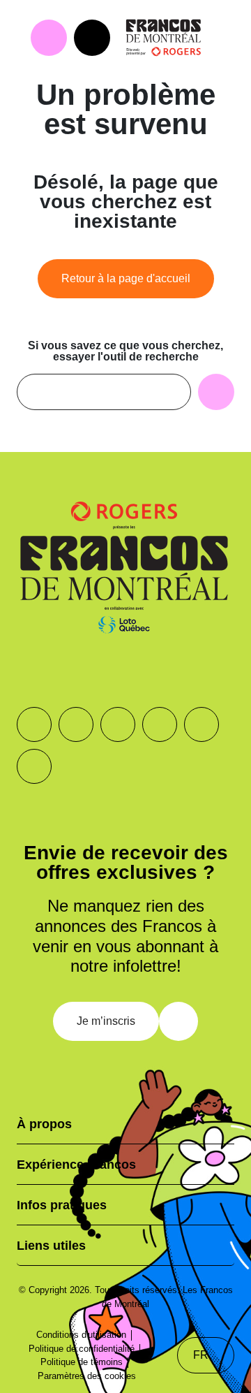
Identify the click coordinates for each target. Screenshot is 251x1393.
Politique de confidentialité (82, 1348)
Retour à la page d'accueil (125, 278)
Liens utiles (51, 1246)
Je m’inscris (106, 1021)
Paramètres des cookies (87, 1376)
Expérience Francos (76, 1165)
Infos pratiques (62, 1205)
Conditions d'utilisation (81, 1334)
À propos (44, 1124)
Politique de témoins (81, 1362)
